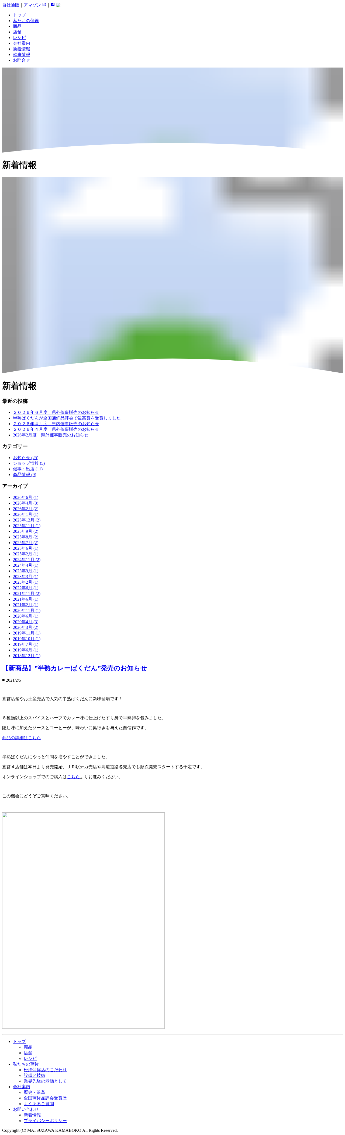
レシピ (19, 37)
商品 (17, 26)
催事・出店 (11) (28, 469)
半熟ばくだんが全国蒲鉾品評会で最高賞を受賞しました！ (69, 418)
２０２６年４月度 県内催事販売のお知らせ (56, 423)
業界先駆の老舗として (45, 1081)
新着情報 (21, 49)
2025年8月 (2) (25, 537)
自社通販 (10, 5)
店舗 (17, 32)
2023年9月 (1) (25, 571)
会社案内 (21, 43)
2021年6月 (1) (25, 599)
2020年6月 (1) (25, 616)
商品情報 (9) (24, 474)
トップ (19, 15)
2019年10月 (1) (26, 638)
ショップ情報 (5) (29, 463)
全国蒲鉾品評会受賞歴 (45, 1098)
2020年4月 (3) (25, 621)
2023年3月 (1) (25, 576)
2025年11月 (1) (26, 525)
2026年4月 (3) (25, 503)
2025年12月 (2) (26, 520)
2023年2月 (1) (25, 582)
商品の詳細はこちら (21, 737)
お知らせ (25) (25, 457)
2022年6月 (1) (25, 588)
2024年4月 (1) (25, 565)
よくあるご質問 (39, 1103)
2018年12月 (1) (26, 655)
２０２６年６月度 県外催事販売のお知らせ (56, 412)
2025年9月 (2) (25, 531)
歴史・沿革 (34, 1092)
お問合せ (21, 60)
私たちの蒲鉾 (26, 20)
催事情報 (21, 54)
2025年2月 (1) (25, 554)
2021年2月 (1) (25, 604)
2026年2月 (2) (25, 508)
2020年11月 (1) (26, 610)
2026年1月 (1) (25, 514)
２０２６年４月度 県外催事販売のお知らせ (56, 429)
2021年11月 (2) (26, 593)
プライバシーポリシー (45, 1120)
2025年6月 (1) (25, 548)
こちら (73, 776)
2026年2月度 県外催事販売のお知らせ (50, 435)
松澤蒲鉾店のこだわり (45, 1069)
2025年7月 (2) (25, 542)
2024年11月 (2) (26, 559)
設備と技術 (34, 1075)
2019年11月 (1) (26, 633)
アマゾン (33, 5)
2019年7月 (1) (25, 644)
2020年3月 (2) (25, 627)
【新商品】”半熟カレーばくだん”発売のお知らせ (74, 668)
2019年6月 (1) (25, 650)
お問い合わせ (26, 1109)
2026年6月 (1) (25, 497)
